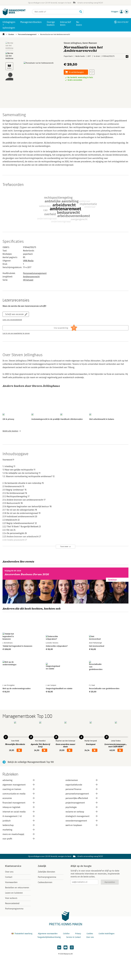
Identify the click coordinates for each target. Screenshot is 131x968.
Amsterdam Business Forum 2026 (27, 574)
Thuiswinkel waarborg (23, 934)
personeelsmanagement (77, 794)
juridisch (7, 821)
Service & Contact (73, 937)
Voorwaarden (11, 882)
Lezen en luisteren (14, 893)
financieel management (14, 803)
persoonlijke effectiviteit (77, 798)
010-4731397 (123, 22)
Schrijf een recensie (14, 314)
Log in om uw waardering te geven (16, 333)
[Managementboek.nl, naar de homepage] (14, 14)
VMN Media (28, 260)
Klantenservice (13, 866)
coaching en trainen (12, 789)
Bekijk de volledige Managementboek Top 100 (31, 762)
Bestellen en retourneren (17, 887)
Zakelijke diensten (46, 872)
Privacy (78, 934)
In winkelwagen (76, 72)
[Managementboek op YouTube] (65, 947)
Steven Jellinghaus (72, 43)
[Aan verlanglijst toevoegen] (91, 72)
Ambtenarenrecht (31, 276)
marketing (7, 830)
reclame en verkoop (75, 812)
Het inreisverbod (96, 646)
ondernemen (72, 780)
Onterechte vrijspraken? (57, 646)
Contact (8, 877)
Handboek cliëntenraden (71, 419)
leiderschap (8, 825)
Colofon (66, 934)
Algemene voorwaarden (47, 934)
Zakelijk (42, 866)
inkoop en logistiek (11, 807)
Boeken (11, 34)
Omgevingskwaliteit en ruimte (59, 688)
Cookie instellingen (106, 934)
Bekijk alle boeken (10, 431)
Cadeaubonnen (45, 882)
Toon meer (64, 546)
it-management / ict (12, 816)
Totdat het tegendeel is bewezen (17, 646)
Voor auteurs (11, 898)
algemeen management (14, 785)
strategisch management (77, 816)
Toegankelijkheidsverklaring (49, 937)
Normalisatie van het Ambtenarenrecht (55, 34)
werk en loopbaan (74, 825)
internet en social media (14, 812)
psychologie (71, 807)
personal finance (73, 789)
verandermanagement (76, 821)
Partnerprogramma (14, 908)
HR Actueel (28, 280)
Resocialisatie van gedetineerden (104, 688)
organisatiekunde (74, 785)
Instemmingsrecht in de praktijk (45, 419)
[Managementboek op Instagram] (72, 947)
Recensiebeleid (12, 903)
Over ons (9, 872)
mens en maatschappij (13, 834)
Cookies (90, 934)
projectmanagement (75, 803)
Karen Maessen (90, 43)
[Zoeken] (81, 11)
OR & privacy (8, 419)
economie (7, 798)
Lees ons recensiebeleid (12, 320)
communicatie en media (14, 794)
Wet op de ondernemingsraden (17, 688)
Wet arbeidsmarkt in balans (101, 419)
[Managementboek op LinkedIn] (59, 947)
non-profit (7, 839)
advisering (7, 780)
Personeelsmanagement (27, 34)
